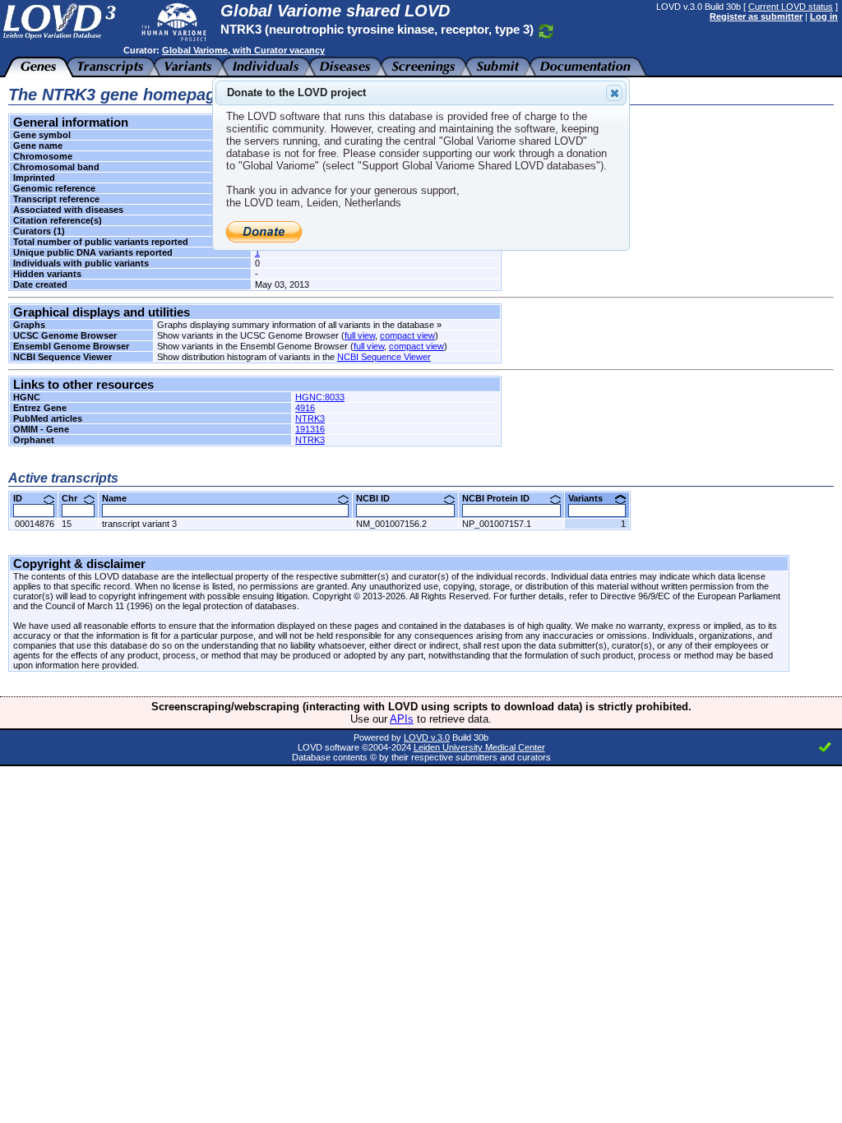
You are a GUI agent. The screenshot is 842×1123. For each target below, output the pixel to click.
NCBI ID (379, 498)
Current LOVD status (790, 7)
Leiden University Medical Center (479, 747)
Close (614, 93)
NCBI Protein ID (502, 498)
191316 (310, 429)
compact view (407, 335)
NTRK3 (310, 418)
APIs (402, 719)
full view (360, 335)
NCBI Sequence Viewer (384, 357)
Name (120, 498)
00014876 (34, 524)
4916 (305, 408)
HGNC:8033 (320, 397)
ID (24, 498)
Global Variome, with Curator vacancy (243, 50)
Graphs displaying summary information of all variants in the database (295, 325)
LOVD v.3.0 (427, 737)
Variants (591, 498)
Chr (76, 498)
